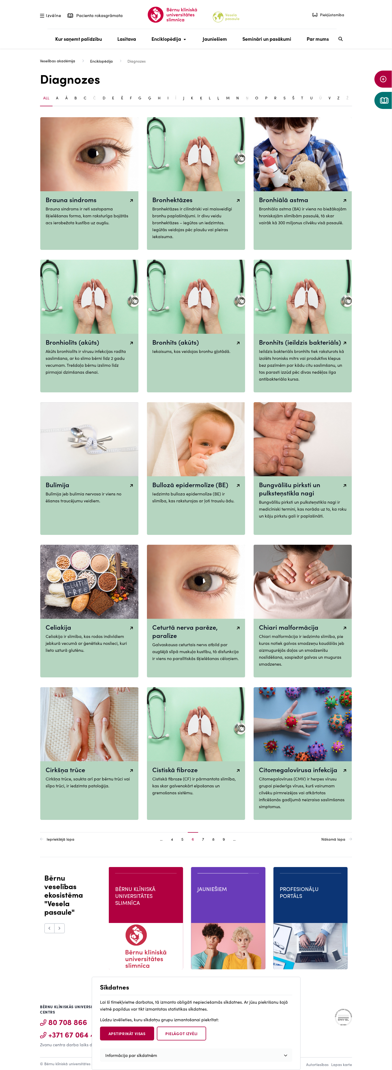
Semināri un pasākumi (266, 38)
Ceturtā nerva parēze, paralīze (185, 631)
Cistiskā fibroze (175, 769)
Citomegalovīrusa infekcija (298, 769)
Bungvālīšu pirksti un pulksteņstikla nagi (289, 488)
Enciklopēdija (165, 42)
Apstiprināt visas (127, 1033)
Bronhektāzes (172, 199)
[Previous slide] (49, 928)
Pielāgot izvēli (181, 1033)
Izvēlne (53, 15)
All (46, 97)
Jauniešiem (215, 38)
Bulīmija (57, 484)
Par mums (318, 38)
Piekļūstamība (332, 14)
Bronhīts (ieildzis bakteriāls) (300, 342)
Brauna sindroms (71, 199)
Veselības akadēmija (57, 60)
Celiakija (58, 627)
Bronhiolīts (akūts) (72, 342)
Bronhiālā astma (283, 199)
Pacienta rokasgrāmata (99, 15)
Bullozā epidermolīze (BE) (190, 484)
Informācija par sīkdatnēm (131, 1055)
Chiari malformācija (288, 627)
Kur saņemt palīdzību (78, 38)
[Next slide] (60, 928)
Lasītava (126, 38)
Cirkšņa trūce (65, 769)
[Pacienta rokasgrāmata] (383, 100)
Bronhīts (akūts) (175, 342)
